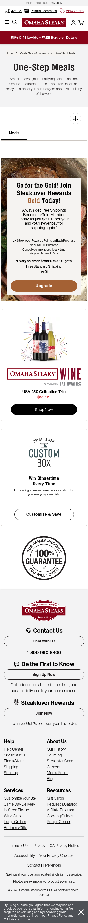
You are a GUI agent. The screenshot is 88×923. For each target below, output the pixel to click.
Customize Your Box (20, 798)
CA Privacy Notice (64, 845)
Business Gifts (15, 827)
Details (71, 38)
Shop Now (44, 409)
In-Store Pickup (16, 810)
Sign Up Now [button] (44, 674)
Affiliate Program (60, 810)
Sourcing (54, 755)
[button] (71, 11)
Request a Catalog (62, 804)
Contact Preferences (44, 865)
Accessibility (24, 855)
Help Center (14, 749)
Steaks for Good (60, 761)
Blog (50, 778)
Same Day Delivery (19, 804)
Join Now (44, 713)
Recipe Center (58, 822)
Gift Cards (55, 798)
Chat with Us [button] (44, 641)
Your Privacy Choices (56, 855)
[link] (44, 3)
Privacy (39, 845)
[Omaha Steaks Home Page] (44, 22)
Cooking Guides (60, 816)
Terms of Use (19, 845)
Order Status (14, 755)
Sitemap (11, 772)
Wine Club (12, 816)
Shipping (11, 767)
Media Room (57, 772)
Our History (56, 749)
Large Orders (15, 822)
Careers (53, 767)
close (81, 912)
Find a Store (14, 761)
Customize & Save (44, 514)
